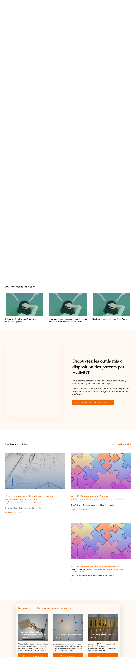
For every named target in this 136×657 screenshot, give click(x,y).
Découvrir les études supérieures (30, 502)
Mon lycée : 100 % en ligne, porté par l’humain (111, 305)
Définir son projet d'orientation (94, 499)
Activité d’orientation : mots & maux (101, 469)
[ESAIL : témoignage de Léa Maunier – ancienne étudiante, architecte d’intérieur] (35, 471)
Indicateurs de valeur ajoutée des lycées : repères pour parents (24, 305)
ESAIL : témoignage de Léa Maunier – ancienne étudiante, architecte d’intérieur (35, 468)
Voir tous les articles (122, 444)
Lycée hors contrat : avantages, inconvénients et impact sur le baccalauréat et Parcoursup (68, 305)
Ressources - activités (77, 501)
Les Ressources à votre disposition (113, 499)
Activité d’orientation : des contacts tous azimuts (101, 539)
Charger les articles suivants (13, 512)
